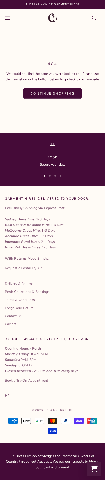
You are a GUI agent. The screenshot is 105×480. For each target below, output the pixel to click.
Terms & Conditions (20, 300)
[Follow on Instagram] (7, 395)
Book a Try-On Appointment (26, 380)
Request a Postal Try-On (23, 268)
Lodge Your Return (19, 308)
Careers (10, 324)
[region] (52, 155)
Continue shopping (52, 93)
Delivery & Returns (19, 283)
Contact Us (13, 316)
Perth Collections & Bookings (27, 291)
